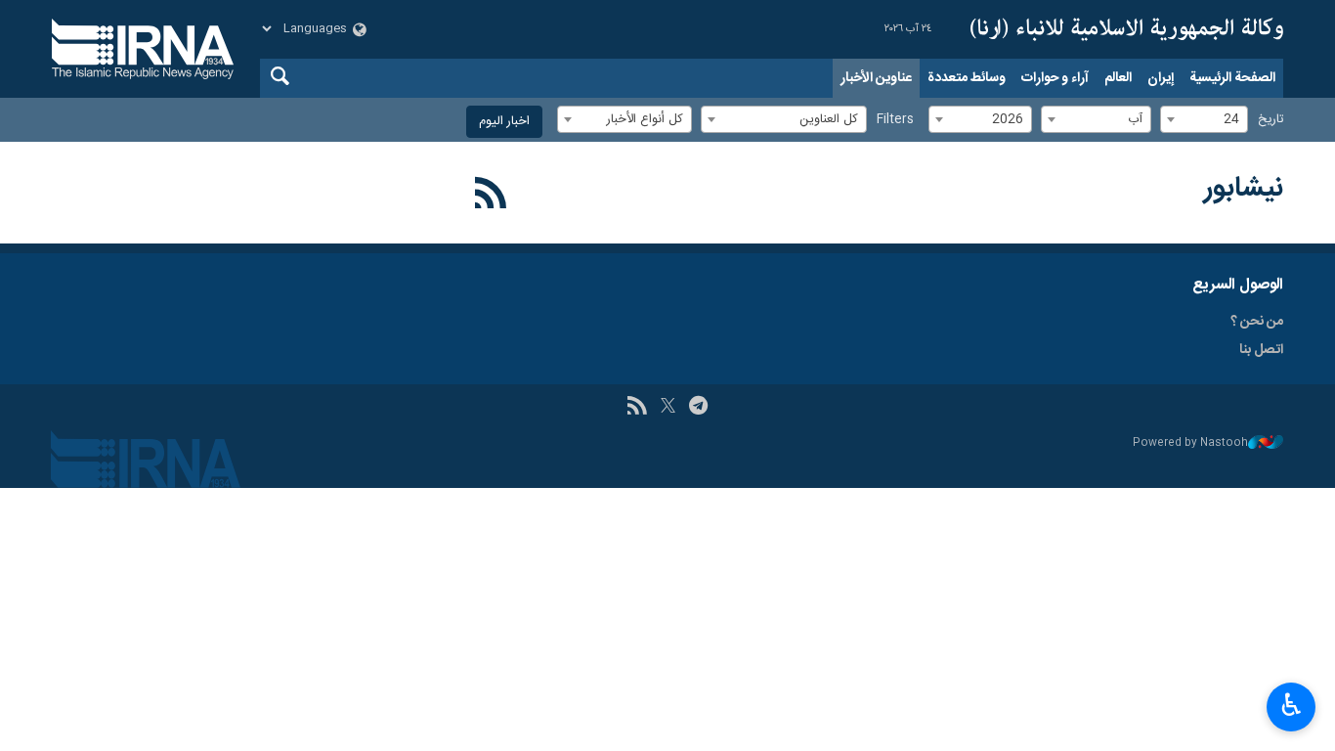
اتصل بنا (1261, 350)
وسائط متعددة (966, 78)
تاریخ (1270, 120)
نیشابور (1243, 188)
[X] (668, 407)
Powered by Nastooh (1190, 443)
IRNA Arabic (1126, 29)
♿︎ (1291, 705)
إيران (1160, 78)
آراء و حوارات (1055, 78)
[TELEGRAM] (698, 407)
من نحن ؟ (1256, 321)
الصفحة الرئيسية (1232, 78)
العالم (1118, 78)
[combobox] (1204, 119)
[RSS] (491, 196)
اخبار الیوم (504, 121)
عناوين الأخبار (876, 78)
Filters (895, 120)
